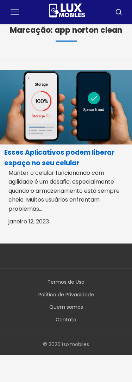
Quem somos (66, 306)
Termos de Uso (66, 281)
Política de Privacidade (66, 294)
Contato (66, 319)
